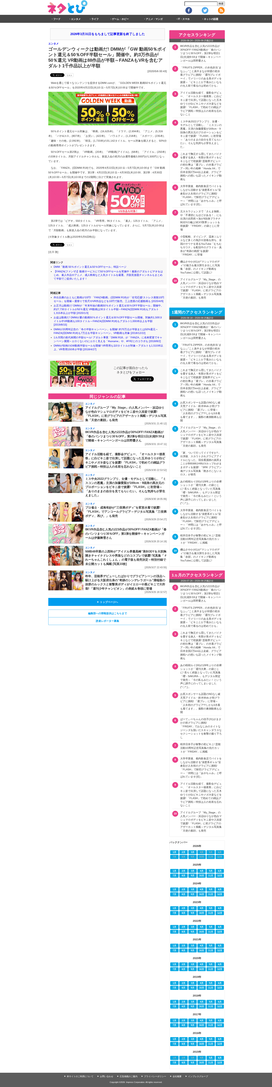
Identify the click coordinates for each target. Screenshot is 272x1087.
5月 (211, 871)
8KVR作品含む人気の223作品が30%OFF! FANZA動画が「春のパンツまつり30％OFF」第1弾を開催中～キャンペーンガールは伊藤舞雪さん (126, 533)
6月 (220, 871)
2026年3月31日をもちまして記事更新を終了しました (107, 34)
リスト (69, 75)
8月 (183, 875)
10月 (201, 875)
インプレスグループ (198, 1076)
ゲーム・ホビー (120, 19)
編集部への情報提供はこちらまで (107, 613)
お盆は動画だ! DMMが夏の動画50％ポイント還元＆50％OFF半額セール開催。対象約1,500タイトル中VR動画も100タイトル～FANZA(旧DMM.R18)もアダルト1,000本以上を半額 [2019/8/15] (108, 321)
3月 (192, 852)
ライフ (95, 19)
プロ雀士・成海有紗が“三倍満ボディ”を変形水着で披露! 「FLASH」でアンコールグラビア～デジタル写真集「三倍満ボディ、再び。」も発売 (126, 511)
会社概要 (177, 1076)
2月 (183, 852)
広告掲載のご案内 (128, 1076)
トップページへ (107, 602)
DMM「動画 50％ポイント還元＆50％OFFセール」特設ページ (90, 266)
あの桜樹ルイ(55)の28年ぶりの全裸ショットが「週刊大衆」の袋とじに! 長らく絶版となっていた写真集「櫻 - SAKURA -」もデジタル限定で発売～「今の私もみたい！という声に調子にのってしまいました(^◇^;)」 (201, 492)
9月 (192, 875)
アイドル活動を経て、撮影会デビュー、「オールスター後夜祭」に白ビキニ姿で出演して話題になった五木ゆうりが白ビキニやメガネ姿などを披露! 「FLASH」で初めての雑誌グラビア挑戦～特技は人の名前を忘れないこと (201, 103)
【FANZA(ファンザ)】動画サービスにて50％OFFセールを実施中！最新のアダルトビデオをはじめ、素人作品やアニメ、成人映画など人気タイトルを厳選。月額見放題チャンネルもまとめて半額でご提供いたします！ (108, 275)
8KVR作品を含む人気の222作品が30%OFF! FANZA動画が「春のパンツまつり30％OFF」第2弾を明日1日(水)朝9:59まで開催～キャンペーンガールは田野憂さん (125, 436)
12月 (219, 875)
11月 (210, 875)
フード (57, 19)
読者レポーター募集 (107, 620)
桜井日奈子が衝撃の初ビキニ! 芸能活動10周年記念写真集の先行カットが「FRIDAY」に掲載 (200, 539)
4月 (202, 871)
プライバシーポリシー (155, 1076)
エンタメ (76, 19)
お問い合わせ (106, 1076)
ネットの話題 (211, 19)
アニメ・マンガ (154, 19)
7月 (174, 875)
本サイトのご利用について (80, 1076)
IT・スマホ (184, 19)
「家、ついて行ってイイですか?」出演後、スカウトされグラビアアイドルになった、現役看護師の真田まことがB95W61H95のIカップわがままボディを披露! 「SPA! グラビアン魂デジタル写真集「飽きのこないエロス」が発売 (201, 463)
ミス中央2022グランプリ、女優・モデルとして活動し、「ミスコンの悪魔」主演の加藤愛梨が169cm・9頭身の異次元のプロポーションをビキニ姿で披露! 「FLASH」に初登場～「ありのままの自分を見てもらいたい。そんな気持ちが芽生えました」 (125, 487)
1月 (174, 852)
